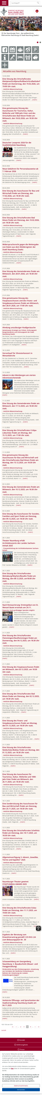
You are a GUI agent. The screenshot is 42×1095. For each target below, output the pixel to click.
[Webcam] (35, 57)
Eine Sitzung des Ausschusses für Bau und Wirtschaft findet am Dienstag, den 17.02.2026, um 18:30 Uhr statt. (20, 193)
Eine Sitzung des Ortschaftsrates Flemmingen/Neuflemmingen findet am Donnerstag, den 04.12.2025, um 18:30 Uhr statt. (20, 639)
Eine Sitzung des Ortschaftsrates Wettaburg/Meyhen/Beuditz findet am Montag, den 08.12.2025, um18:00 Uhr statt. (19, 577)
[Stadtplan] (27, 49)
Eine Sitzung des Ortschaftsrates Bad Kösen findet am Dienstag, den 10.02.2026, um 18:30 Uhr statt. (20, 220)
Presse (21, 1049)
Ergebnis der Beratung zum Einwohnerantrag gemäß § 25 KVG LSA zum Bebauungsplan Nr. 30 (19, 937)
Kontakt (22, 1040)
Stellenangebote (22, 1045)
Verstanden (21, 1090)
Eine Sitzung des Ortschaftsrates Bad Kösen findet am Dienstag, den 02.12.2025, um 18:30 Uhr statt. (20, 696)
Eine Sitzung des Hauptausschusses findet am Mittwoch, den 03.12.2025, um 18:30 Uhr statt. (20, 669)
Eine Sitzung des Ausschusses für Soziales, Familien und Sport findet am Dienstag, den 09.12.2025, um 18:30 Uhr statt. (20, 516)
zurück (3, 1030)
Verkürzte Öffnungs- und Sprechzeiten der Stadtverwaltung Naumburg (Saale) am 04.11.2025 (20, 1003)
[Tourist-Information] (4, 57)
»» (38, 1027)
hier (12, 1068)
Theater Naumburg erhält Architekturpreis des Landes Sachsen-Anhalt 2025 (18, 543)
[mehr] (34, 100)
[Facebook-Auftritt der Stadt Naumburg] (4, 49)
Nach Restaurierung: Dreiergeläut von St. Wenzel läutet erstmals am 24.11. (20, 606)
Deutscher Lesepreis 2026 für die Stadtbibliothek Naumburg (16, 143)
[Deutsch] (37, 11)
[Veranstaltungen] (12, 57)
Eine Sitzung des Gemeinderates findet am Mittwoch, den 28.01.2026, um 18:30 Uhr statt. (20, 274)
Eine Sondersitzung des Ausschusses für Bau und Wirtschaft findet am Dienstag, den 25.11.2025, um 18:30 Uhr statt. (20, 806)
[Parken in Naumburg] (35, 49)
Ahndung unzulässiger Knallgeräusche (19, 327)
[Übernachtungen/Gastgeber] (20, 57)
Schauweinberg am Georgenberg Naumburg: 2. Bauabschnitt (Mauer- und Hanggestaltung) (20, 964)
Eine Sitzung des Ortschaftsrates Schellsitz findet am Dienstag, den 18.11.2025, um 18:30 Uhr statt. (21, 833)
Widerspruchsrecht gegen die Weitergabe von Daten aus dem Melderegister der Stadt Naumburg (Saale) (20, 247)
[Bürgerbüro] (20, 49)
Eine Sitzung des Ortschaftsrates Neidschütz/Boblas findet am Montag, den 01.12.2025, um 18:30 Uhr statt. (20, 750)
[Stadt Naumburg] (21, 11)
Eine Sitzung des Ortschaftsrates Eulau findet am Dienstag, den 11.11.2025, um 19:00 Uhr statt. (19, 910)
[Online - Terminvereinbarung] (12, 49)
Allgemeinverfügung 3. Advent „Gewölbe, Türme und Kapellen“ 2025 (20, 858)
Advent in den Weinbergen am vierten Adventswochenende (19, 376)
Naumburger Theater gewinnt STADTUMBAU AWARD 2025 (15, 882)
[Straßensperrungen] (27, 57)
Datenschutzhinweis (21, 1086)
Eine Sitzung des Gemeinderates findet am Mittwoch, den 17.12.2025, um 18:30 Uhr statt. (20, 406)
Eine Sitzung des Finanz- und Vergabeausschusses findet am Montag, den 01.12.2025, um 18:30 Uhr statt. (19, 723)
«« (12, 1027)
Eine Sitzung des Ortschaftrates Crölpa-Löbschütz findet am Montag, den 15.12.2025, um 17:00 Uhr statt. (19, 433)
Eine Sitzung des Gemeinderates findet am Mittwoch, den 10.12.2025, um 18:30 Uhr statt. (20, 489)
